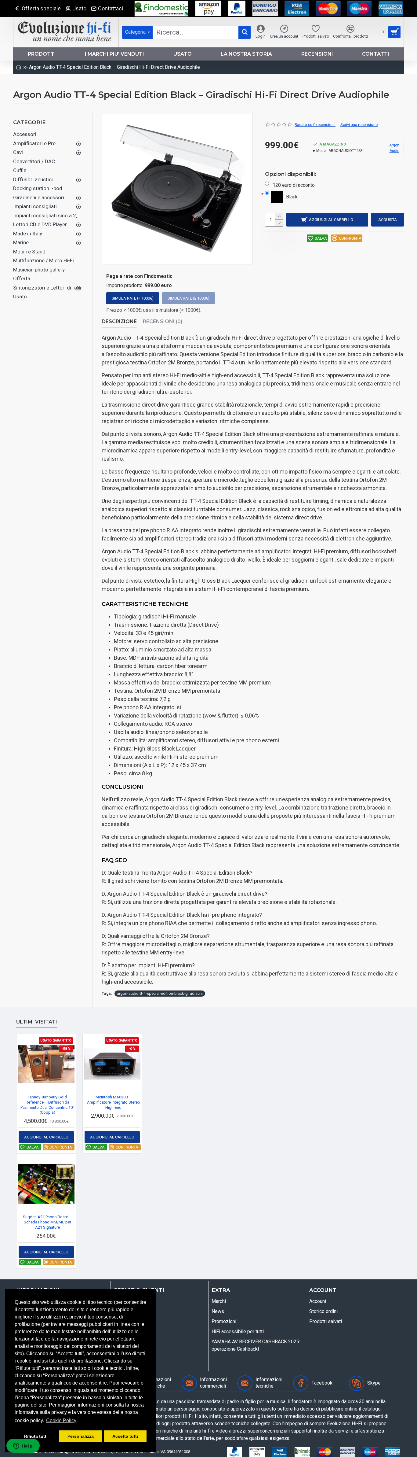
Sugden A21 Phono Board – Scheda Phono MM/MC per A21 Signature (47, 1222)
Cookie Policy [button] (61, 1420)
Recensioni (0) (162, 321)
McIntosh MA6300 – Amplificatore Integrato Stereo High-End (113, 1102)
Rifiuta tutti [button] (36, 1436)
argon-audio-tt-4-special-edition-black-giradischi (160, 993)
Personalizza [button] (80, 1436)
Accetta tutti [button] (125, 1436)
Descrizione (119, 321)
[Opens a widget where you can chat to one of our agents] (23, 1446)
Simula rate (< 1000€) (133, 298)
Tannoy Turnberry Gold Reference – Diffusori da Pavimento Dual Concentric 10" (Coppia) (47, 1105)
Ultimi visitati (36, 1022)
